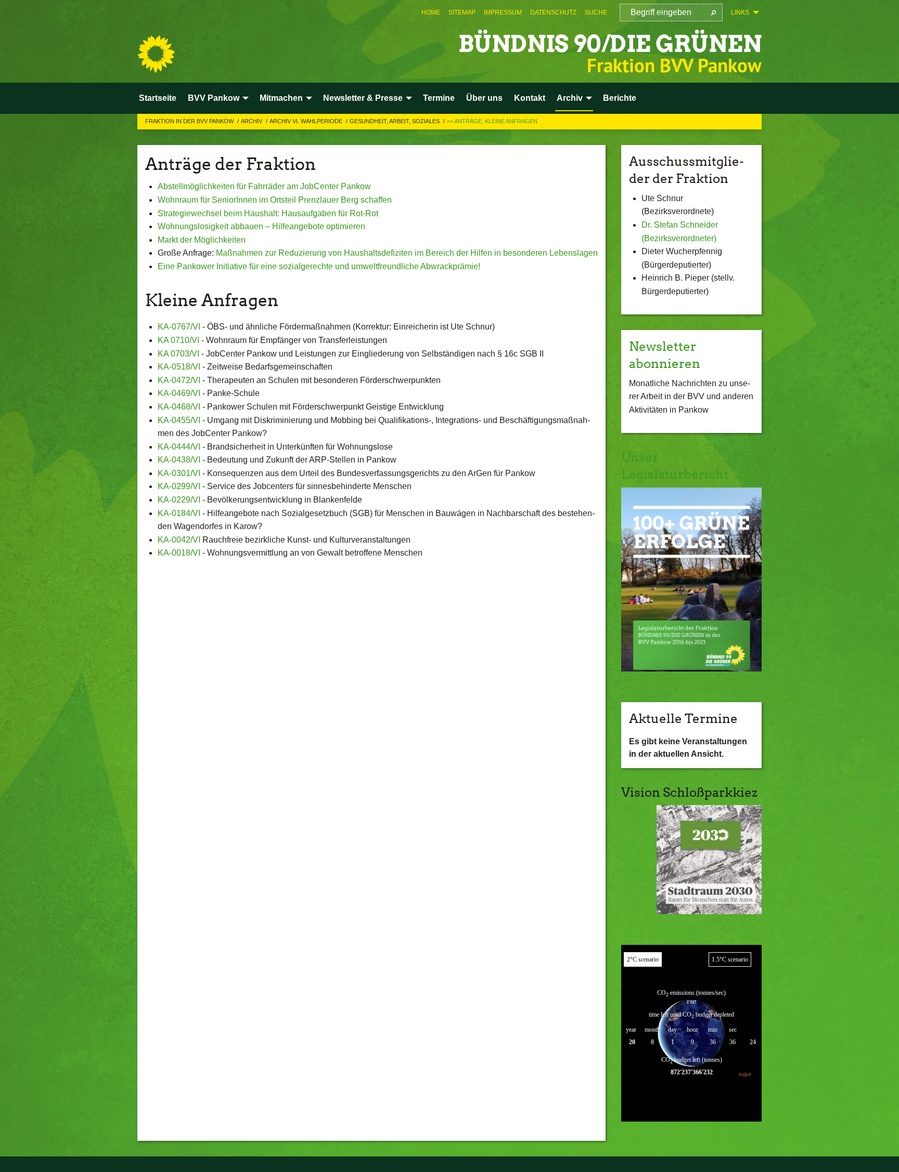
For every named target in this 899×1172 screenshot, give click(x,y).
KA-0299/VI (179, 486)
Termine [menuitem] (439, 98)
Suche (596, 12)
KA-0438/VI (179, 459)
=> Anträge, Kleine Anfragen (492, 121)
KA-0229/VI (179, 499)
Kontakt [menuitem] (529, 98)
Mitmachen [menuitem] (281, 98)
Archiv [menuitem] (570, 98)
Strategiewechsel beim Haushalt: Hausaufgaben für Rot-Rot (268, 213)
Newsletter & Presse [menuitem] (363, 98)
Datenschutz (553, 12)
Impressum (503, 12)
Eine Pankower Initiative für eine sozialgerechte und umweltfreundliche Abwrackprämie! (319, 266)
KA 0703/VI (178, 353)
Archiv (252, 121)
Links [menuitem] (740, 12)
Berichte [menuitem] (619, 98)
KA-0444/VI (179, 446)
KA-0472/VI (179, 380)
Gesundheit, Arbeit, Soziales (395, 121)
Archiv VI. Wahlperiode (306, 121)
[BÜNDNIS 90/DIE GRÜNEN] (156, 54)
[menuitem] (430, 12)
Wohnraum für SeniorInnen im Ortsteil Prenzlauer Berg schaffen (275, 199)
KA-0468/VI (179, 406)
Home (430, 12)
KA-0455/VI (179, 420)
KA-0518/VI (179, 366)
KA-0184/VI (179, 513)
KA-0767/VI (179, 326)
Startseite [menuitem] (157, 98)
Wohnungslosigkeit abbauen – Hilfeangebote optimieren (261, 226)
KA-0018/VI (179, 552)
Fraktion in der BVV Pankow (190, 121)
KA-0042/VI (179, 539)
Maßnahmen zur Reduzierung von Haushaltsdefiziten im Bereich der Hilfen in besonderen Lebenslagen (407, 252)
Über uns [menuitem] (484, 98)
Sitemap (462, 12)
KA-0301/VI (179, 473)
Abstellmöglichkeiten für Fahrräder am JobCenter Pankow (264, 186)
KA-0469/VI (179, 393)
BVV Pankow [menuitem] (213, 98)
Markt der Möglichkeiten (202, 239)
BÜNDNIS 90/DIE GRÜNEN (610, 44)
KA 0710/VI (178, 340)
